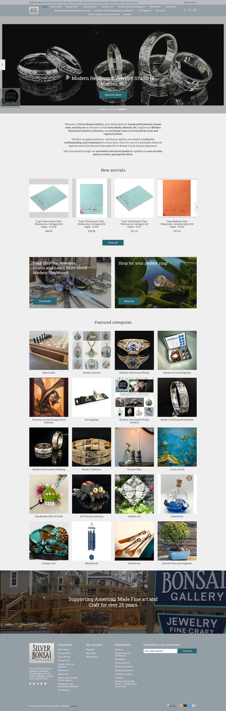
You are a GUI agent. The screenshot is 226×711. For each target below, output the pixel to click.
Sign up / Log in (190, 2)
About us (119, 649)
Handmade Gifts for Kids (49, 516)
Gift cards (160, 10)
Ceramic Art (49, 563)
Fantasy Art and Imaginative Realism (49, 421)
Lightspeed (74, 706)
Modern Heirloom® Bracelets (177, 419)
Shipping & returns (124, 670)
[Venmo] (189, 706)
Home (44, 6)
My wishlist (92, 657)
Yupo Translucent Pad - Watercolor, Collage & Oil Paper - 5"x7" (134, 224)
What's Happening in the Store (104, 14)
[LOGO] (171, 705)
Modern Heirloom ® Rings (134, 372)
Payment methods (124, 666)
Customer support (123, 674)
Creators (127, 14)
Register (90, 649)
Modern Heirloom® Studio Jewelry (134, 421)
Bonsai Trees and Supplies (177, 563)
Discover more (113, 94)
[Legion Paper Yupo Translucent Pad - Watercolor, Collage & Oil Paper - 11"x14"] (48, 198)
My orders (91, 653)
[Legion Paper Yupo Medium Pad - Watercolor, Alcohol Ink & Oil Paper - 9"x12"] (177, 198)
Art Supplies (92, 419)
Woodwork (134, 563)
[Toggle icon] (185, 10)
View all (113, 242)
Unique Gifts (134, 469)
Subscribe (187, 651)
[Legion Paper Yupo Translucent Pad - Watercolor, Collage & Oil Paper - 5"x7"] (134, 198)
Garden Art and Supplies (177, 372)
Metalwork (91, 563)
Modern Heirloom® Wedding (48, 469)
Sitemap (119, 677)
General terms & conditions (123, 654)
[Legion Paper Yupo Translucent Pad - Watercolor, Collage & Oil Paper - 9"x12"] (91, 198)
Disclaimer (120, 659)
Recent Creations (91, 469)
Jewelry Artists (92, 372)
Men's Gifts (56, 6)
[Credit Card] (193, 706)
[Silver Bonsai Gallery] (33, 10)
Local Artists (177, 469)
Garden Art (134, 516)
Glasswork (177, 516)
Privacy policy (122, 663)
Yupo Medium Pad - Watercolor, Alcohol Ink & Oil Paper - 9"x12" (177, 224)
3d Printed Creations (91, 516)
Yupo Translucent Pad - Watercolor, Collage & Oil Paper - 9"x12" (92, 224)
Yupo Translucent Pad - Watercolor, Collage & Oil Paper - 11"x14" (49, 224)
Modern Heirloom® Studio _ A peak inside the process (126, 684)
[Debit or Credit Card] (185, 706)
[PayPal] (180, 706)
